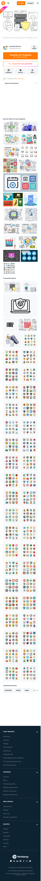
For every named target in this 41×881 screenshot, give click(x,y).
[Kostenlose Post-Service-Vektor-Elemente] (9, 283)
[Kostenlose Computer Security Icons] (13, 423)
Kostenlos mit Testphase (20, 56)
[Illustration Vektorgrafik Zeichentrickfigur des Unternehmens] (10, 253)
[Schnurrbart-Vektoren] (11, 339)
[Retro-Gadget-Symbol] (28, 189)
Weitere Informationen (12, 82)
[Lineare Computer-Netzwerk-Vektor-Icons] (11, 297)
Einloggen (30, 3)
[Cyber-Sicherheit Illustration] (12, 138)
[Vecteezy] (3, 3)
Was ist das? (21, 79)
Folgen (34, 48)
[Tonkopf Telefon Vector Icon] (11, 188)
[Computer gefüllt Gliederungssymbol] (27, 339)
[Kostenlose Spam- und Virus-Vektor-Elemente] (11, 326)
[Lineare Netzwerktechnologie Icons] (11, 150)
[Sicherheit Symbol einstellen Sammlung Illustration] (10, 455)
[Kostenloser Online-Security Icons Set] (11, 175)
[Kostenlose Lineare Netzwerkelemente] (11, 126)
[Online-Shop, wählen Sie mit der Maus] (28, 298)
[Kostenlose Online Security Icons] (12, 357)
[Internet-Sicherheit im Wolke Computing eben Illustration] (11, 371)
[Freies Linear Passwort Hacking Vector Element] (11, 163)
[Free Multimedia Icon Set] (25, 281)
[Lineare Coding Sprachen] (13, 267)
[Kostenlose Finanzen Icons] (13, 313)
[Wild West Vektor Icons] (13, 238)
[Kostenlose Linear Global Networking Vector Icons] (13, 204)
